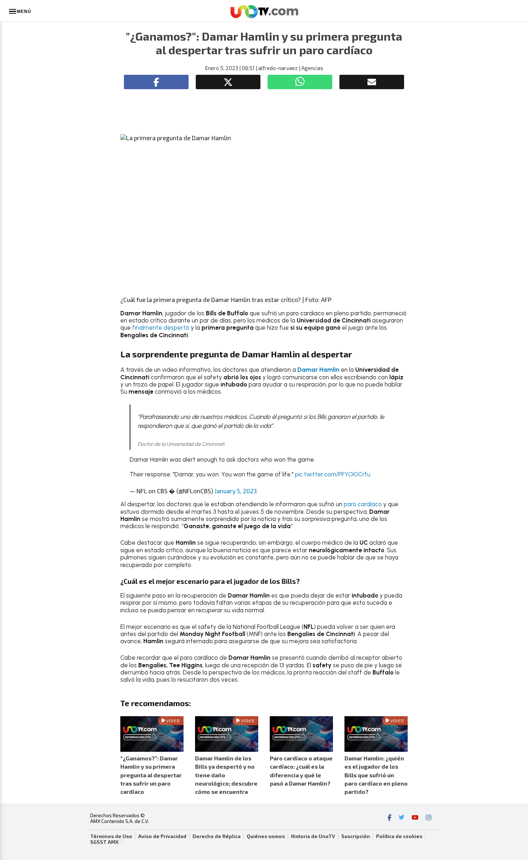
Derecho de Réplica (217, 836)
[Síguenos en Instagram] (428, 818)
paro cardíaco (363, 504)
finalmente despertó (160, 327)
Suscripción (355, 836)
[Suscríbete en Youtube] (415, 818)
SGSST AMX (104, 842)
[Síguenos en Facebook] (389, 818)
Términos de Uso (111, 836)
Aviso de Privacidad (162, 836)
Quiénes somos (266, 836)
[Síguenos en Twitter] (401, 818)
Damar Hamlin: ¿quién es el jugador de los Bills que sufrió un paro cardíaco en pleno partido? (376, 775)
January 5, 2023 (235, 490)
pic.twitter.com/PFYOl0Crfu (332, 474)
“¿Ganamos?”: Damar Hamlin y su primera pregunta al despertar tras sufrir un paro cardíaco (151, 775)
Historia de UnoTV (313, 836)
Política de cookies (399, 836)
